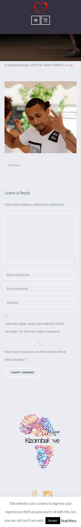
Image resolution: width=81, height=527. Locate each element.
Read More (68, 520)
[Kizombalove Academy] (40, 442)
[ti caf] (40, 117)
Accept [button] (52, 520)
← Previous (12, 165)
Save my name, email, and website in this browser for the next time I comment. (35, 327)
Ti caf (68, 65)
